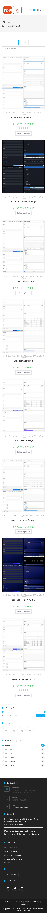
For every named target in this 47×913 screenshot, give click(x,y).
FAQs (9, 863)
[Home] (3, 26)
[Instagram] (22, 730)
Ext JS (5, 113)
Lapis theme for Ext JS (23, 361)
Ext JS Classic (25, 113)
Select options (23, 133)
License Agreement (14, 859)
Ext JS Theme (10, 765)
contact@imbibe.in (19, 807)
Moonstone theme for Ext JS (23, 520)
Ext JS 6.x (11, 113)
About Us (8, 901)
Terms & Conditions (14, 855)
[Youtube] (30, 730)
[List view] (26, 42)
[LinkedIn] (15, 888)
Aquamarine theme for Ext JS (23, 117)
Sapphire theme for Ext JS (23, 600)
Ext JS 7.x (17, 113)
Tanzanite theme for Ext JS (23, 679)
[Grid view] (20, 42)
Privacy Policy (12, 847)
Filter (40, 716)
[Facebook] (14, 730)
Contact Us (19, 901)
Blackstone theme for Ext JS (23, 201)
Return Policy (12, 851)
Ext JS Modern (34, 113)
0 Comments (19, 825)
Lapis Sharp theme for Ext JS (23, 281)
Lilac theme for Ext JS (23, 440)
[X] (6, 730)
